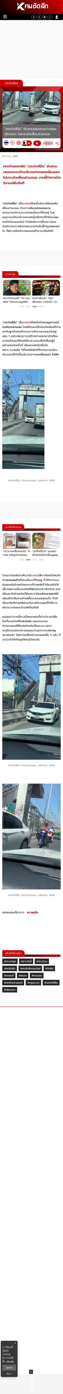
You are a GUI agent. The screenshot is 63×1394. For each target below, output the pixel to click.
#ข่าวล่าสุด (10, 961)
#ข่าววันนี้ (26, 961)
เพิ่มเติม (10, 1361)
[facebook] (33, 17)
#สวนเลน (36, 976)
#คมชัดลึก (9, 968)
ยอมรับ (9, 1367)
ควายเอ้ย (32, 912)
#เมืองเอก (9, 990)
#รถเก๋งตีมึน (51, 983)
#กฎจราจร (33, 983)
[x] (39, 17)
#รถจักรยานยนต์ (13, 983)
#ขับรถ (23, 976)
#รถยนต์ (9, 976)
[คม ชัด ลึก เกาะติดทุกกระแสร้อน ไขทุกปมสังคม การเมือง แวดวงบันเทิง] (31, 6)
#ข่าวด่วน (41, 961)
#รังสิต (49, 968)
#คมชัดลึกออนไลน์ (30, 968)
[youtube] (44, 17)
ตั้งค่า (9, 1374)
